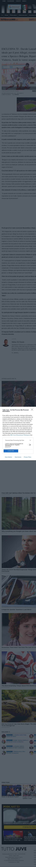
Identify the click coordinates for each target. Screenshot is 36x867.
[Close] (32, 410)
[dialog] (18, 433)
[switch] (29, 445)
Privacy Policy (27, 457)
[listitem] (18, 440)
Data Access (18, 457)
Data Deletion (8, 457)
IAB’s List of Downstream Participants (20, 435)
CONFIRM (11, 451)
